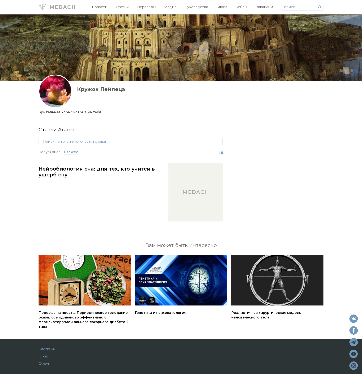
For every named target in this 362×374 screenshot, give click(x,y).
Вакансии (264, 7)
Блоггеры (47, 349)
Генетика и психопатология (160, 313)
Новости (99, 7)
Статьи (122, 7)
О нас (44, 356)
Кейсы (241, 7)
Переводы (146, 7)
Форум (45, 364)
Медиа (170, 7)
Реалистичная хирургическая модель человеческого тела (266, 315)
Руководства (196, 7)
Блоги (221, 7)
